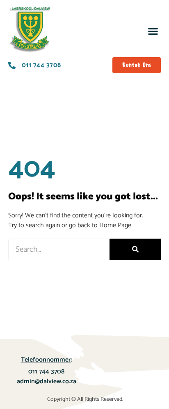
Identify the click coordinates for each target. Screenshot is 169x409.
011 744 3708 (46, 371)
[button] (153, 31)
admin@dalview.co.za (46, 381)
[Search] (135, 249)
